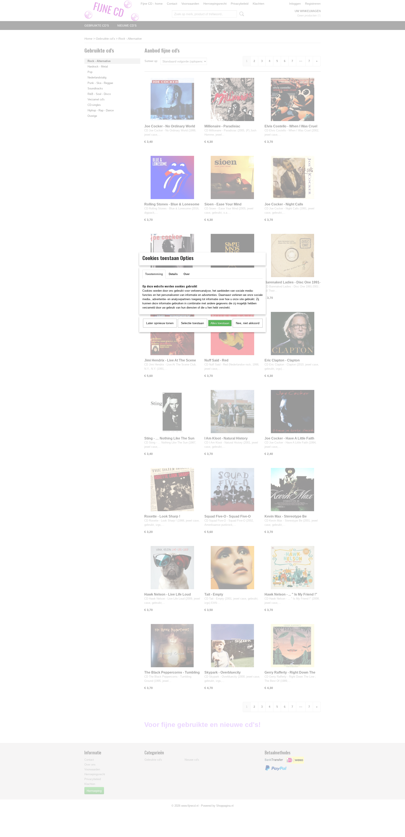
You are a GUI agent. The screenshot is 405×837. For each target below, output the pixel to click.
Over (187, 274)
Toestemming (154, 274)
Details (173, 274)
